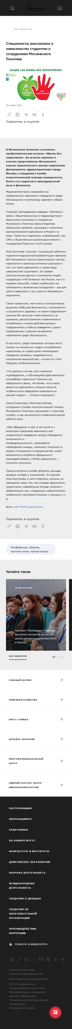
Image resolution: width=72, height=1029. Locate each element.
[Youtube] (34, 959)
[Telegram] (62, 959)
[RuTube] (41, 959)
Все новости (23, 29)
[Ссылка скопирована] (9, 114)
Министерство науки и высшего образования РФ (26, 971)
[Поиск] (12, 8)
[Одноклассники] (55, 959)
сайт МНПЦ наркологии (28, 506)
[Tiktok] (19, 959)
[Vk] (26, 959)
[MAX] (12, 959)
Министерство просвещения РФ (28, 979)
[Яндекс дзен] (48, 959)
